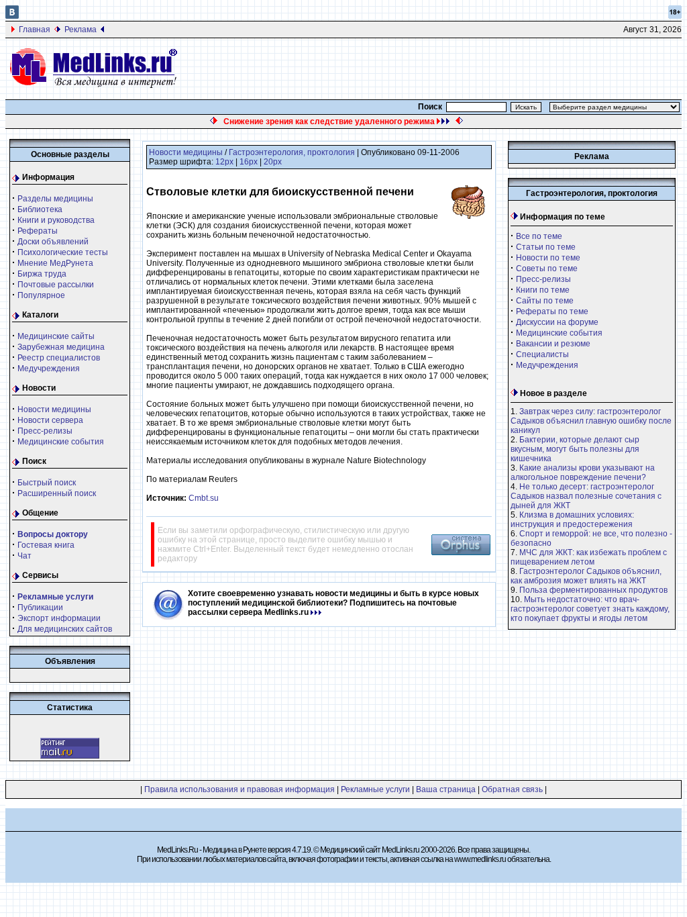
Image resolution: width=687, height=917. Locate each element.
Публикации (40, 607)
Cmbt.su (204, 498)
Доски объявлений (53, 241)
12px (224, 161)
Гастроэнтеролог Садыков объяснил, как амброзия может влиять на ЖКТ (586, 576)
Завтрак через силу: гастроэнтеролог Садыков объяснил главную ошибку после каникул (591, 421)
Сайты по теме (545, 300)
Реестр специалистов (58, 358)
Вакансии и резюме (553, 343)
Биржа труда (41, 274)
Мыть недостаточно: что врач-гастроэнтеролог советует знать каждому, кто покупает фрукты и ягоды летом (590, 609)
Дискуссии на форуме (557, 322)
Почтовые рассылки (55, 284)
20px (273, 161)
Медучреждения (48, 368)
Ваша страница (446, 789)
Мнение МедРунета (55, 263)
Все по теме (539, 236)
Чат (24, 556)
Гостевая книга (45, 545)
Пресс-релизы (44, 431)
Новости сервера (50, 420)
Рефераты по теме (552, 311)
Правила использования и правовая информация (239, 789)
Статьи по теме (546, 247)
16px (249, 161)
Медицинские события (60, 441)
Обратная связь (512, 789)
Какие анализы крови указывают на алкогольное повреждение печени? (583, 472)
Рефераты (37, 231)
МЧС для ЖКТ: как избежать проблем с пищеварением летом (589, 557)
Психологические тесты (62, 252)
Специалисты (542, 354)
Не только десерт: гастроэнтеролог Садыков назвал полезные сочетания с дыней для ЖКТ (586, 496)
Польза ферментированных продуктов (593, 590)
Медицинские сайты (56, 336)
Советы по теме (547, 268)
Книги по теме (543, 290)
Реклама (80, 29)
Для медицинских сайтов (64, 629)
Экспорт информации (59, 618)
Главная (34, 29)
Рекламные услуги (375, 789)
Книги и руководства (56, 220)
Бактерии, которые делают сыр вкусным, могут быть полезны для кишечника (575, 449)
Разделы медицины (55, 198)
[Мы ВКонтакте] (12, 16)
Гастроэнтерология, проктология (292, 152)
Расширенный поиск (56, 493)
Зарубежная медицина (61, 347)
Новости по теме (548, 257)
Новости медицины (54, 409)
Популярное (41, 295)
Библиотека (39, 209)
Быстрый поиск (46, 482)
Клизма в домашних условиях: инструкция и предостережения (572, 519)
